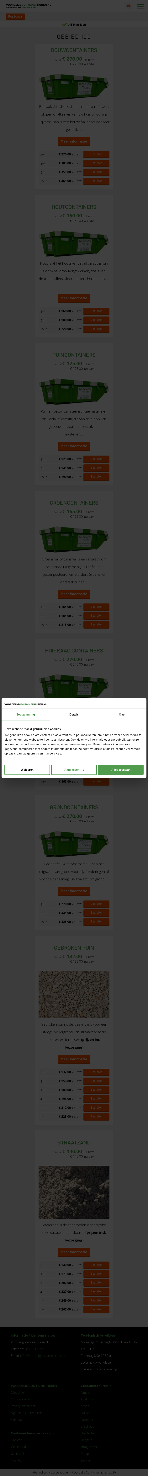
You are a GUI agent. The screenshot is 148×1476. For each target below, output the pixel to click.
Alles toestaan (120, 769)
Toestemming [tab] (26, 714)
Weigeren (27, 769)
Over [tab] (122, 714)
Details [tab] (74, 714)
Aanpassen (71, 769)
